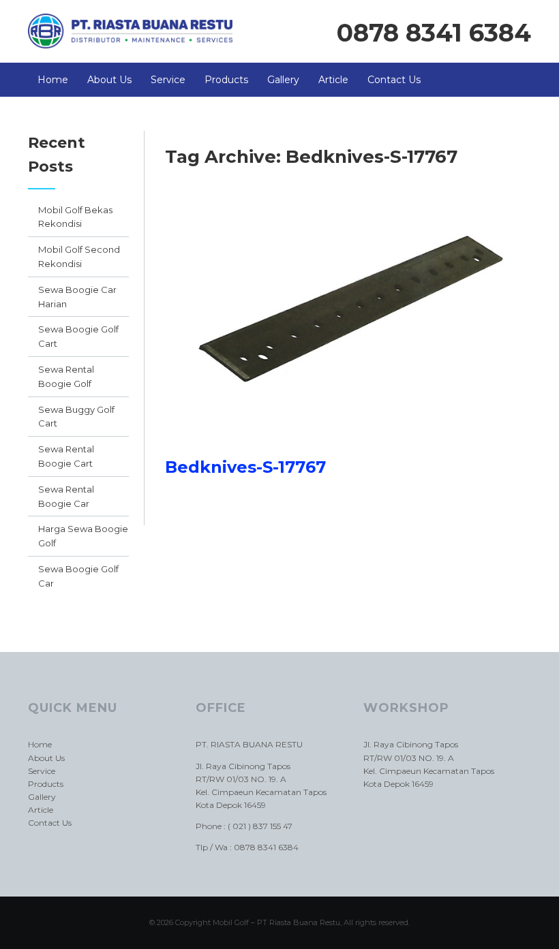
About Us (109, 80)
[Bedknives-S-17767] (348, 450)
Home (52, 80)
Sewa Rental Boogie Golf (66, 376)
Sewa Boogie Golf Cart (78, 336)
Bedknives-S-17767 (245, 467)
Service (168, 80)
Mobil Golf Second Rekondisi (79, 256)
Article (333, 80)
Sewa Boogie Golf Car (78, 576)
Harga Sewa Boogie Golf (83, 535)
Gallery (283, 80)
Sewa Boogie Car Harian (77, 296)
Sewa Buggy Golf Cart (76, 416)
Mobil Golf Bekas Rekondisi (75, 217)
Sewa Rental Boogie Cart (66, 456)
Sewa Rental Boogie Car (66, 496)
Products (226, 80)
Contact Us (394, 80)
